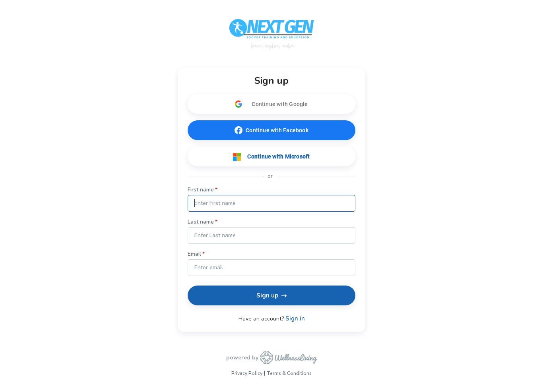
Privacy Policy (246, 373)
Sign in (295, 318)
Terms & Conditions (289, 373)
